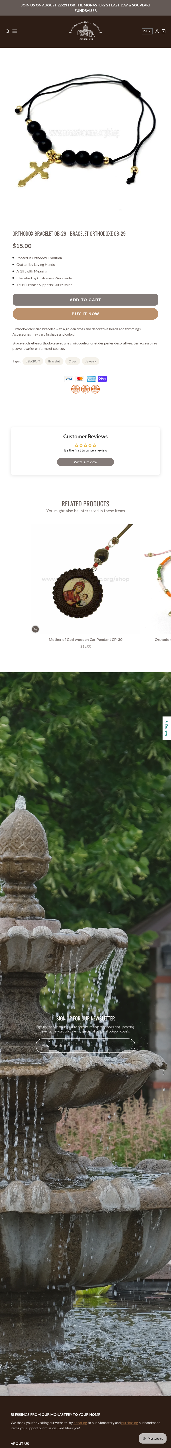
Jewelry (90, 361)
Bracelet (54, 361)
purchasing (129, 1422)
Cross (73, 361)
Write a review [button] (85, 462)
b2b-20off (33, 361)
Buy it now (85, 313)
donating (80, 1422)
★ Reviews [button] (167, 728)
